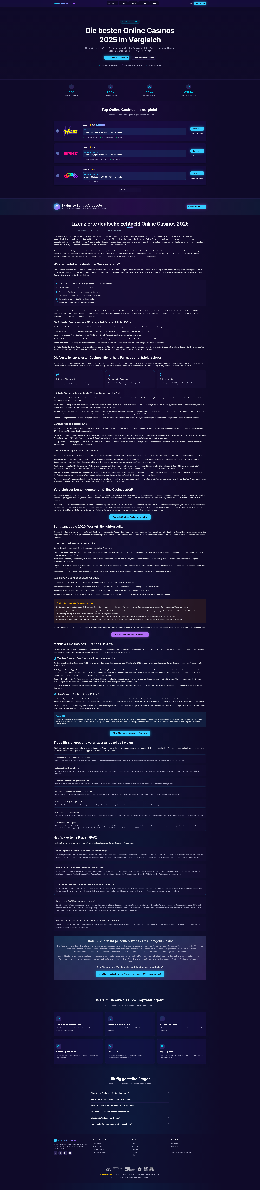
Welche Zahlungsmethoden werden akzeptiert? (112, 1105)
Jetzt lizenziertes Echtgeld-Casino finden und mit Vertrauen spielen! (130, 974)
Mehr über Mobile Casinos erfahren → (130, 733)
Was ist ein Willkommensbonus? (105, 1118)
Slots (133, 1143)
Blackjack (135, 1149)
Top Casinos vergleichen (115, 58)
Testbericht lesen (196, 133)
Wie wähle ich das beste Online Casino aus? (111, 1099)
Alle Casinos (97, 1143)
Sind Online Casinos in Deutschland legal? (110, 1093)
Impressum (174, 1143)
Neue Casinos (97, 1146)
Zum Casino (197, 129)
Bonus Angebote (98, 1149)
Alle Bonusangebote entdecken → (130, 635)
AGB (172, 1149)
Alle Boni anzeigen (195, 206)
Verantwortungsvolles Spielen (181, 1152)
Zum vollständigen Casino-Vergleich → (130, 517)
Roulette (134, 1152)
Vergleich (111, 3)
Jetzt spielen (200, 3)
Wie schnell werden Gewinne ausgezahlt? (110, 1112)
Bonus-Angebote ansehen (144, 58)
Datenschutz (175, 1146)
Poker (134, 1155)
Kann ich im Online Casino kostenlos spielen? (111, 1124)
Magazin (154, 3)
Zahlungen (143, 3)
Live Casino (135, 1146)
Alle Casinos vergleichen (130, 190)
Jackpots (135, 1158)
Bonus (132, 3)
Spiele (122, 3)
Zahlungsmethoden (99, 1152)
